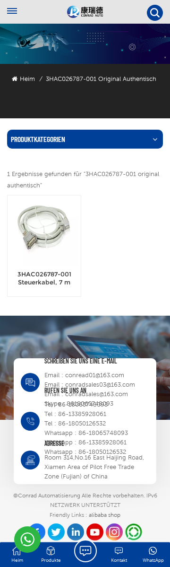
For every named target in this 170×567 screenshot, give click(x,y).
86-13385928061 (82, 413)
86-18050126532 (82, 423)
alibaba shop (104, 515)
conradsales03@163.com (100, 384)
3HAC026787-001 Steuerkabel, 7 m (44, 278)
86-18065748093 (83, 404)
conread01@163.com (94, 375)
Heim (27, 78)
